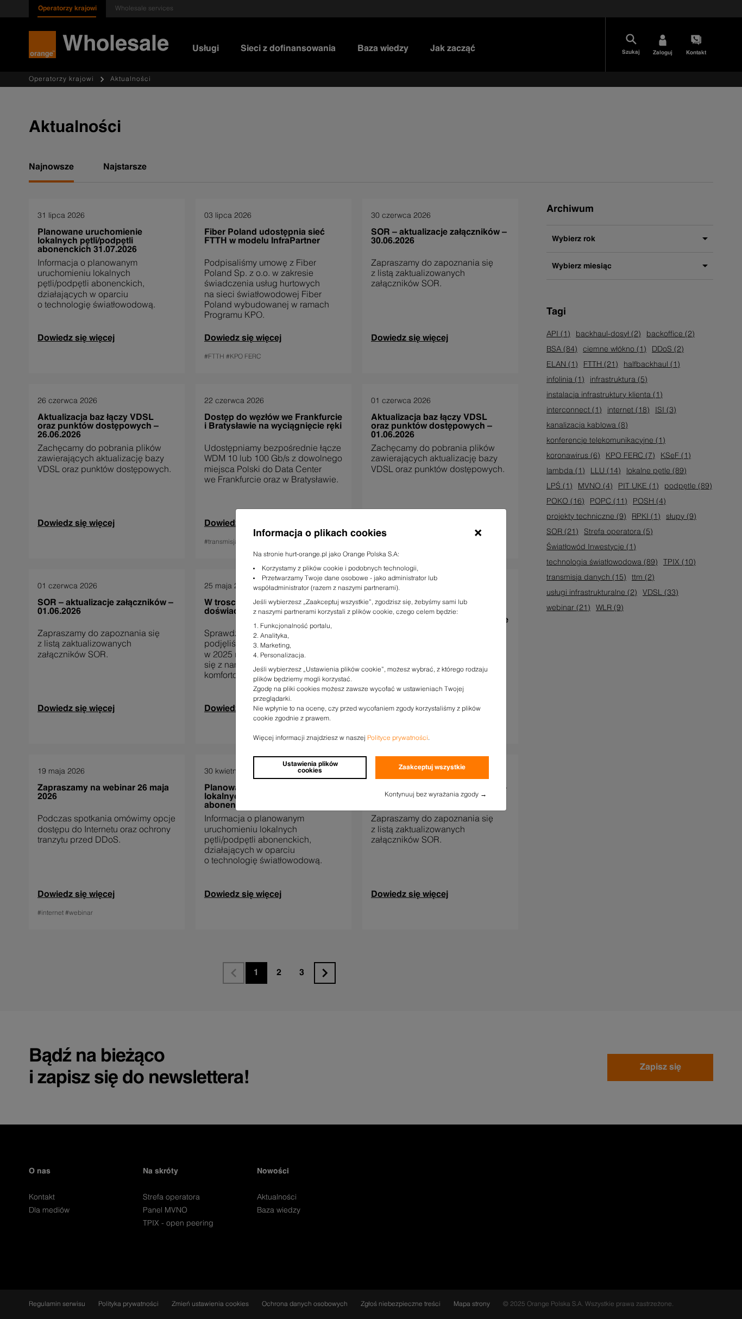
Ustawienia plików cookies (310, 767)
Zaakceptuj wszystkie (432, 767)
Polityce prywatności (397, 738)
